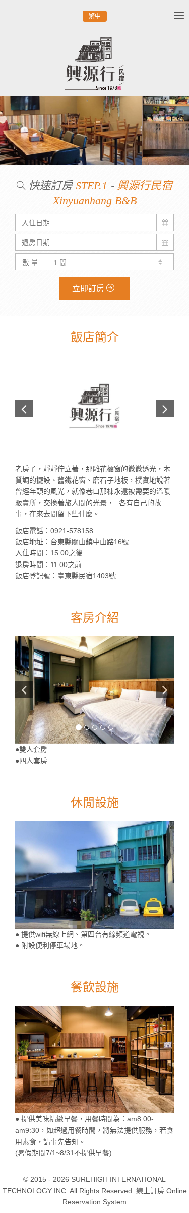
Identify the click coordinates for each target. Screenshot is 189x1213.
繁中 (95, 16)
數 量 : (32, 262)
